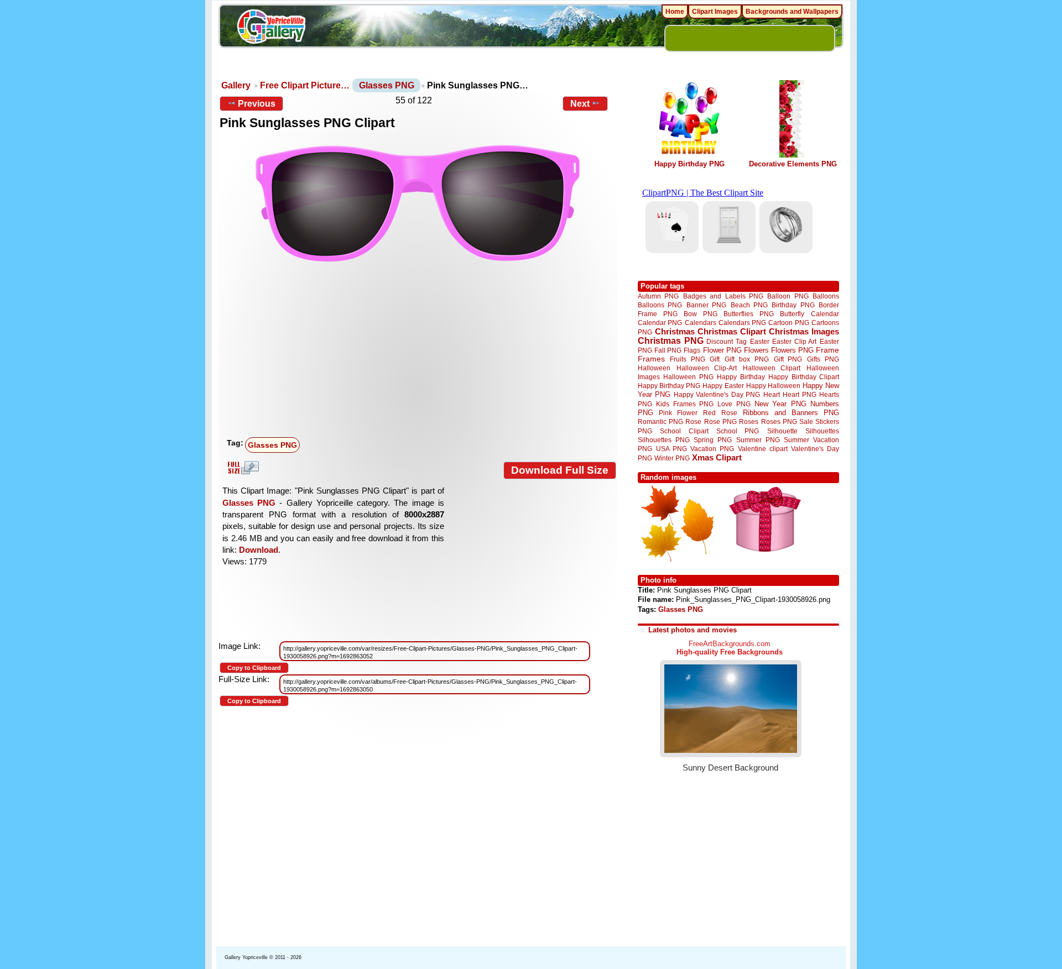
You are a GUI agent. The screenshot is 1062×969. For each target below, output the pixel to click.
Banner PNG (706, 304)
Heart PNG (799, 394)
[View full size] (417, 203)
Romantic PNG (660, 422)
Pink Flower (678, 412)
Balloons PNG (660, 304)
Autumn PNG (658, 296)
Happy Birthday (740, 376)
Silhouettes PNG (664, 439)
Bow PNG (700, 313)
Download (258, 549)
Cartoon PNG (788, 322)
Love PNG (733, 404)
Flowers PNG (792, 350)
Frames (651, 359)
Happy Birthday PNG (689, 164)
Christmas (675, 331)
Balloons (826, 296)
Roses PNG (779, 422)
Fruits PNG (687, 359)
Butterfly (792, 313)
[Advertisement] (420, 350)
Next (580, 103)
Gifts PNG (823, 359)
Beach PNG (749, 304)
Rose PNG (720, 422)
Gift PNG (788, 359)
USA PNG (671, 448)
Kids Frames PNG (685, 403)
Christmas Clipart (731, 331)
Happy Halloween (773, 385)
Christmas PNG (671, 340)
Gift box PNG (747, 359)
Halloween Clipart (772, 367)
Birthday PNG (793, 304)
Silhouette (782, 430)
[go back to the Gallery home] (271, 28)
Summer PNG (758, 439)
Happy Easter (722, 385)
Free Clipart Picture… (305, 85)
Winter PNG (672, 458)
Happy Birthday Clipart (803, 376)
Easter (759, 341)
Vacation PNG (712, 448)
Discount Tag (726, 341)
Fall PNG (667, 350)
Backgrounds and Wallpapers (792, 11)
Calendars (700, 322)
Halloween (654, 367)
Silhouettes (822, 430)
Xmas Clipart (717, 457)
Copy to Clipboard (254, 667)
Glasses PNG (386, 85)
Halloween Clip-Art (706, 367)
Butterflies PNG (748, 313)
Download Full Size (559, 470)
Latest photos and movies (692, 630)
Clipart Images (715, 11)
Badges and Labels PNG (723, 296)
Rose (693, 422)
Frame (827, 350)
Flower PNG (722, 350)
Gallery (236, 85)
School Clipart (684, 430)
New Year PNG (780, 404)
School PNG (737, 430)
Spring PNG (713, 439)
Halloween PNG (688, 376)
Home (674, 11)
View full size (241, 467)
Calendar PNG (660, 322)
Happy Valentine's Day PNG (717, 395)
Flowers (756, 350)
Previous (256, 103)
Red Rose (720, 412)
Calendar (825, 313)
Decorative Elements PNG (793, 164)
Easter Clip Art (794, 341)
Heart (771, 394)
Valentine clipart (763, 448)
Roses (748, 422)
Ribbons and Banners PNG (791, 412)
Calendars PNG (742, 322)
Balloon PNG (787, 296)
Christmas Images (804, 331)
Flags (692, 350)
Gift (715, 359)
